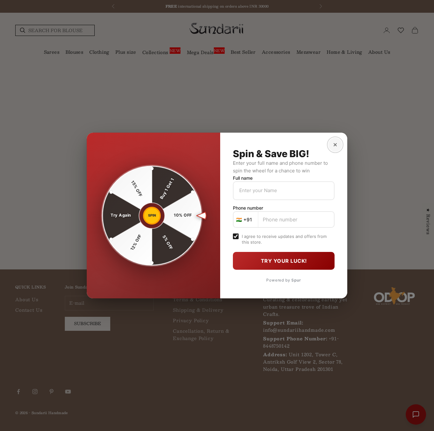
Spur (296, 280)
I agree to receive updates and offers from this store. (284, 239)
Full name (243, 178)
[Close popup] (335, 145)
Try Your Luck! (284, 261)
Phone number (248, 208)
